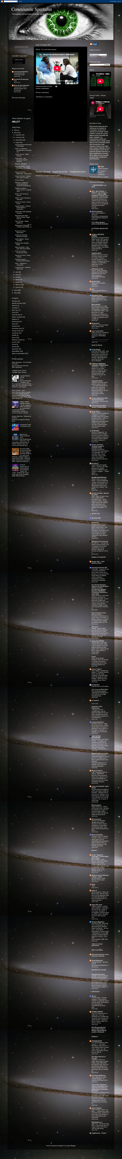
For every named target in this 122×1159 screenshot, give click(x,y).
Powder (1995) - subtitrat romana (25, 402)
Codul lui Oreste (97, 345)
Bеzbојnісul (95, 323)
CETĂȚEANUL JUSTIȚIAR (99, 642)
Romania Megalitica (98, 922)
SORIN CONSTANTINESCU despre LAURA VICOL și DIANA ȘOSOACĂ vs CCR (99, 298)
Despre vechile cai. (97, 806)
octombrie (19, 137)
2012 (15, 290)
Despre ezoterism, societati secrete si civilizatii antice (98, 446)
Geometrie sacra (17, 328)
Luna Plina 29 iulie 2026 (98, 351)
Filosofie (14, 326)
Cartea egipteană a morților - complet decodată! (99, 1077)
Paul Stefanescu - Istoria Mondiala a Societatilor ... (22, 168)
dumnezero (95, 522)
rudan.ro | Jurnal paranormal (97, 944)
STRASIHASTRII (97, 1041)
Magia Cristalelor (97, 770)
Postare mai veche (77, 172)
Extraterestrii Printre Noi (99, 567)
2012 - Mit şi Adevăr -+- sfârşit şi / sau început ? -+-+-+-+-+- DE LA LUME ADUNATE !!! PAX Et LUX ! (100, 194)
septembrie (19, 140)
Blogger (73, 1145)
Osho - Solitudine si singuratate (21, 264)
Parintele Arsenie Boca (98, 449)
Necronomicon (96, 819)
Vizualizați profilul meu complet (99, 177)
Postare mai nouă (43, 172)
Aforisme (14, 301)
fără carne (95, 627)
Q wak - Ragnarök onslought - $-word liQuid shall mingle (100, 856)
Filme (13, 324)
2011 (15, 293)
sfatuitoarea (95, 991)
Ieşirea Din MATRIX (98, 641)
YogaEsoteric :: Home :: (99, 1133)
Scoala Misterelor (97, 960)
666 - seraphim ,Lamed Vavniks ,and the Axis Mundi (100, 860)
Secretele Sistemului (98, 974)
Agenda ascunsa (17, 303)
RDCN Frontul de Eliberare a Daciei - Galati (100, 876)
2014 (15, 130)
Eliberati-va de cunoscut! (100, 541)
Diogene (14, 319)
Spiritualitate (45, 88)
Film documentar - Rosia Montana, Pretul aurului (98, 879)
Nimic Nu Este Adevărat (21, 85)
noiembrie (19, 135)
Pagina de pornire (60, 172)
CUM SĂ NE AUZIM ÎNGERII (100, 197)
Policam (94, 850)
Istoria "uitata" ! (97, 669)
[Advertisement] (60, 156)
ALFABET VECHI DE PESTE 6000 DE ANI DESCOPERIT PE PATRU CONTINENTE (100, 977)
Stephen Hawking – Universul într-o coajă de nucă (23, 190)
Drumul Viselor (19, 180)
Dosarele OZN (96, 518)
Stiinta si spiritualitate (18, 353)
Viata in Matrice (97, 1108)
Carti (13, 312)
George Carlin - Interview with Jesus (22, 268)
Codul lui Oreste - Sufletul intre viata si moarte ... (23, 176)
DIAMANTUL (95, 367)
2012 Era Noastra (97, 211)
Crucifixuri (95, 325)
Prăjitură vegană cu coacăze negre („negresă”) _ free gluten (100, 907)
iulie (17, 272)
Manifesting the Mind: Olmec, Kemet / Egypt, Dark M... (22, 217)
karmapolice (96, 685)
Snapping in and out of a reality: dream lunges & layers (100, 1060)
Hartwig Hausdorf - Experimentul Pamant (22, 260)
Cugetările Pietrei (97, 381)
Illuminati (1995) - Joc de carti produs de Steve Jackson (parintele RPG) (25, 451)
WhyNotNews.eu (97, 1122)
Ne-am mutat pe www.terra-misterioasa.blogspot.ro (99, 755)
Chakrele (22, 465)
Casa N (94, 270)
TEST (93, 886)
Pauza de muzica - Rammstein (20, 231)
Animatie (14, 308)
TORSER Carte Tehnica (19, 370)
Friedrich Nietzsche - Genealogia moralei (19, 74)
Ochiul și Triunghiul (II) (98, 432)
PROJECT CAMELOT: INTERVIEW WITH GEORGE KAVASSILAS (23, 184)
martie (18, 282)
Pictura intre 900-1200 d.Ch (99, 290)
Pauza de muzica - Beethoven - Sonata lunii (23, 172)
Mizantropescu (96, 805)
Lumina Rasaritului (98, 722)
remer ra (94, 890)
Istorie (14, 337)
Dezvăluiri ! (95, 463)
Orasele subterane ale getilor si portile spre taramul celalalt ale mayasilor (100, 791)
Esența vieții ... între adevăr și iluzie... (98, 562)
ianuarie (18, 287)
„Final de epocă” (96, 997)
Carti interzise (16, 314)
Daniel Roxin (96, 412)
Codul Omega (96, 349)
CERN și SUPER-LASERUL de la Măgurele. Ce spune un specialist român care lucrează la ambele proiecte (100, 416)
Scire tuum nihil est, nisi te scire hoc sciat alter (100, 955)
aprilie (18, 279)
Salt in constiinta (97, 950)
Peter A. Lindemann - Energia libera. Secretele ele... (23, 150)
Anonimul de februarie (21, 79)
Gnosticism (15, 333)
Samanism (15, 349)
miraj (15, 81)
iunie (17, 274)
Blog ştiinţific (96, 304)
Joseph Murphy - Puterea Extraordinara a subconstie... (22, 207)
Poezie (14, 344)
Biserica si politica (97, 614)
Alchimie (14, 305)
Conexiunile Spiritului (31, 9)
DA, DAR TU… (96, 543)
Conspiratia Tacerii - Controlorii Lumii (25, 425)
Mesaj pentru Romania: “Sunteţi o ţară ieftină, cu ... (23, 227)
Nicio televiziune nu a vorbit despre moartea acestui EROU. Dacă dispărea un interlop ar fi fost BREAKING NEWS (100, 308)
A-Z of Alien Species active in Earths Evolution (100, 223)
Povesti (14, 346)
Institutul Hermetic (97, 962)
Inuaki (94, 656)
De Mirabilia (95, 430)
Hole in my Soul (96, 1109)
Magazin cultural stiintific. (100, 753)
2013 (15, 132)
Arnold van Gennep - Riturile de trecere (21, 235)
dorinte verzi (96, 513)
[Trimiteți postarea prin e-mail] (56, 86)
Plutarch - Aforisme (21, 164)
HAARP (14, 335)
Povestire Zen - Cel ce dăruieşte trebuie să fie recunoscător (20, 88)
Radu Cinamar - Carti (18, 390)
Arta (93, 289)
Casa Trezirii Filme (97, 331)
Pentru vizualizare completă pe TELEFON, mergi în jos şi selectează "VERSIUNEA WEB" (100, 335)
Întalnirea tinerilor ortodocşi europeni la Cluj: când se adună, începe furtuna (99, 525)
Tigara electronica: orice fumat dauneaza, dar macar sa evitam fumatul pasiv (100, 597)
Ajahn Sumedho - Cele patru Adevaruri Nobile (22, 247)
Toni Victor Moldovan (99, 1075)
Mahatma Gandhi (17, 340)
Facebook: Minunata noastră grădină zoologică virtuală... (99, 383)
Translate (104, 56)
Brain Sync (15, 310)
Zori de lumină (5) (97, 892)
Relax (93, 884)
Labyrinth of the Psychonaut (97, 707)
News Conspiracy (97, 834)
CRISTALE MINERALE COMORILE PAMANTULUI (100, 364)
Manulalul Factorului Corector (100, 255)
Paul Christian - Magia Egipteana (21, 222)
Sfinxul (94, 996)
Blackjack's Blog (97, 295)
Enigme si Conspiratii (99, 557)
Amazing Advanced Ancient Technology (23, 145)
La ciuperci (95, 700)
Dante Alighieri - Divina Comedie (22, 239)
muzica (14, 342)
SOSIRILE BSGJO (97, 1011)
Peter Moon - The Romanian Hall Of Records (21, 160)
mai (17, 277)
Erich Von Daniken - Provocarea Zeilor (21, 251)
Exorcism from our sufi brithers (100, 686)
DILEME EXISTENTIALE (99, 477)
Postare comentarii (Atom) (52, 175)
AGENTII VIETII (96, 253)
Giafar (102, 166)
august (18, 142)
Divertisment (15, 321)
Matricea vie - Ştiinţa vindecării (25, 435)
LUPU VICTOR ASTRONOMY (96, 736)
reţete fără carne (97, 904)
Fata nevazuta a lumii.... (99, 613)
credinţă (94, 628)
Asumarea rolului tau (97, 723)
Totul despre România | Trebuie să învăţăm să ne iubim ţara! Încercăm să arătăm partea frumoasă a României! (100, 1088)
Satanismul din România (98, 820)
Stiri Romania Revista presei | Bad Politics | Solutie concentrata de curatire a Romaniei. (99, 1030)
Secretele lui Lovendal (99, 970)
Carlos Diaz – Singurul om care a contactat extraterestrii (100, 570)
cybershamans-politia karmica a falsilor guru (99, 406)
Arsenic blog (96, 281)
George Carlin (16, 330)
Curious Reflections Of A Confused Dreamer (100, 398)
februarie (18, 284)
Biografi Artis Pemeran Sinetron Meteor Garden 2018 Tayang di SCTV (100, 239)
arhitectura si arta (97, 269)
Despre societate (17, 317)
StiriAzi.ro (95, 1036)
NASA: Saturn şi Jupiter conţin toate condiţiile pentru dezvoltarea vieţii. (100, 498)
